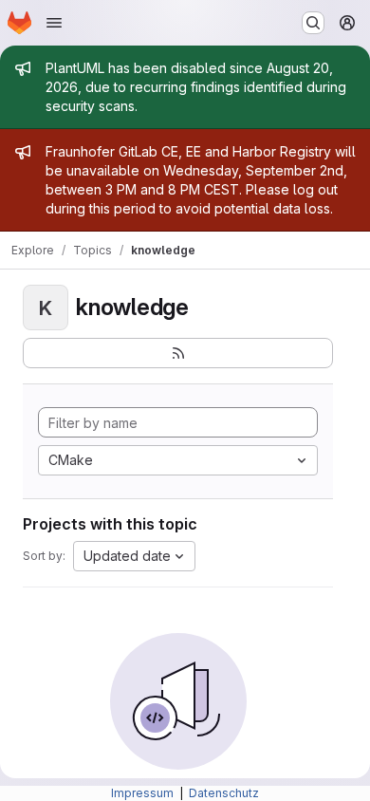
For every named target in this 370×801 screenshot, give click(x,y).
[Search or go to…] (313, 22)
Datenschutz (224, 793)
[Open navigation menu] (54, 23)
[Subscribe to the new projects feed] (178, 353)
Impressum (143, 793)
